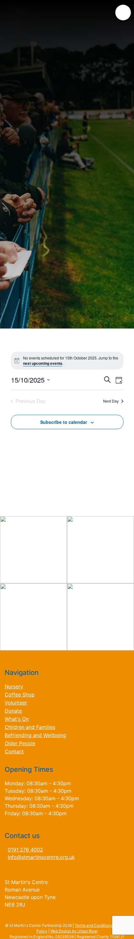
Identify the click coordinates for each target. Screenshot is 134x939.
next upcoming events (42, 363)
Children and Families (30, 727)
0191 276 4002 (25, 849)
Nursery (14, 686)
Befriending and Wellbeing (35, 735)
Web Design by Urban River (74, 931)
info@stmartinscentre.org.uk (41, 857)
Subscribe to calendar (63, 422)
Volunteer (16, 703)
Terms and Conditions (93, 925)
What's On (17, 719)
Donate (13, 711)
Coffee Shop (20, 694)
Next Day (111, 401)
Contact (14, 751)
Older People (20, 743)
